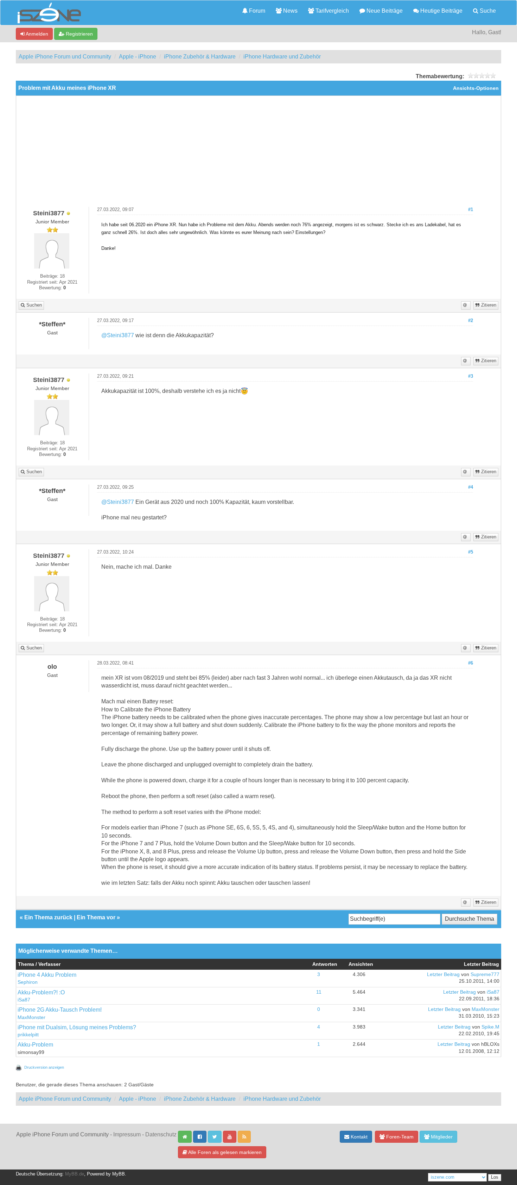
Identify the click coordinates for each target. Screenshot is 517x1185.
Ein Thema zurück (48, 917)
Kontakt (358, 1137)
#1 (470, 209)
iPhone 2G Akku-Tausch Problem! (60, 1010)
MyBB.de (74, 1174)
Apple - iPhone (137, 57)
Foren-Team (399, 1137)
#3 (470, 376)
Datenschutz (161, 1134)
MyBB (118, 1174)
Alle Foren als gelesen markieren (224, 1152)
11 (318, 992)
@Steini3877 (117, 335)
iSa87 (24, 999)
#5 (470, 552)
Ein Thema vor (96, 917)
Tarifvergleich (331, 11)
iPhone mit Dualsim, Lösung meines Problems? (77, 1027)
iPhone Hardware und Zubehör (282, 57)
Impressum (127, 1134)
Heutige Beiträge (440, 11)
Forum (256, 11)
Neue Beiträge (384, 11)
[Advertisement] (258, 154)
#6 (470, 663)
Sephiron (28, 982)
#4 (470, 487)
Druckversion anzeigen (44, 1067)
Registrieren (78, 34)
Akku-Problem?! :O (41, 992)
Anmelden (36, 34)
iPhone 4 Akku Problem (47, 975)
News (290, 11)
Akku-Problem (35, 1045)
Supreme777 (485, 974)
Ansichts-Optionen (476, 88)
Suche (487, 11)
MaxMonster (31, 1017)
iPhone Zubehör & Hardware (200, 57)
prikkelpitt (28, 1034)
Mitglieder (441, 1137)
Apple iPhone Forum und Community (65, 57)
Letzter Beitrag (443, 974)
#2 (470, 320)
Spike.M (490, 1027)
